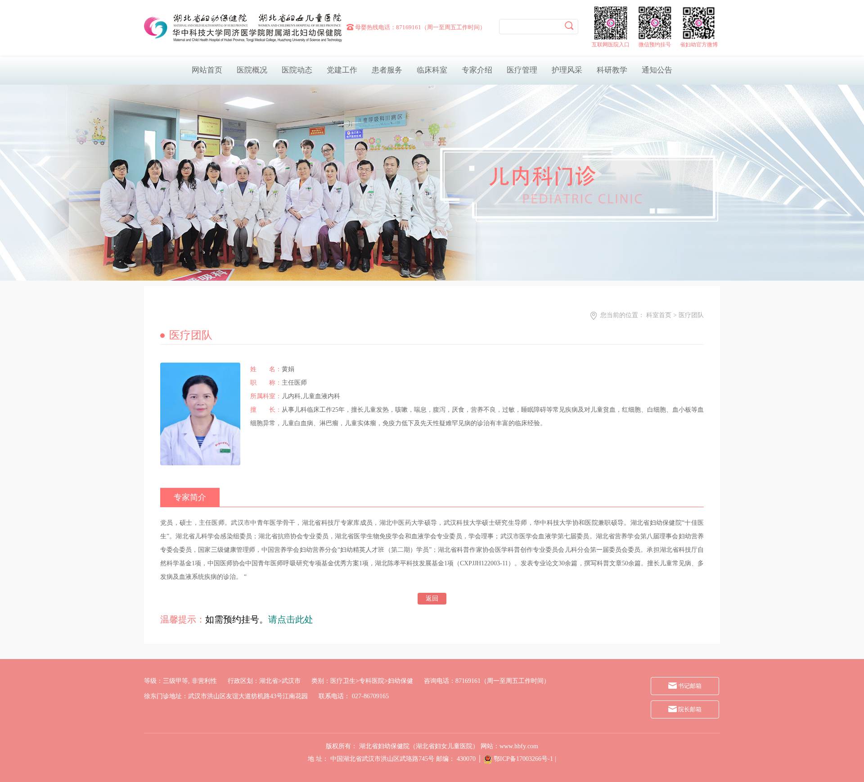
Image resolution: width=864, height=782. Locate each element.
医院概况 (252, 70)
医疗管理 (522, 70)
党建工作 (342, 70)
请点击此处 (290, 619)
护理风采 (567, 70)
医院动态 (297, 70)
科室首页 (658, 315)
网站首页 (207, 70)
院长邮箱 (689, 709)
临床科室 (432, 70)
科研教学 (612, 70)
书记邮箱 (689, 685)
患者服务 (387, 70)
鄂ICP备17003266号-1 (523, 758)
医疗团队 (691, 315)
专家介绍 (477, 70)
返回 (432, 598)
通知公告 (657, 70)
